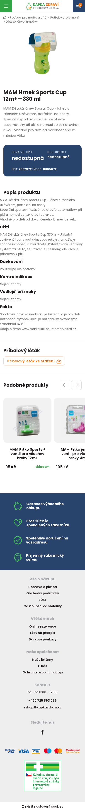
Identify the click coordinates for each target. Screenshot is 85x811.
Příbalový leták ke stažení (31, 361)
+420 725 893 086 (42, 700)
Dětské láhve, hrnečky (22, 21)
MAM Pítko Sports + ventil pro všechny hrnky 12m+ (28, 454)
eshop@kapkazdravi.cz (43, 707)
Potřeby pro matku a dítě (28, 17)
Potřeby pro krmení (64, 17)
